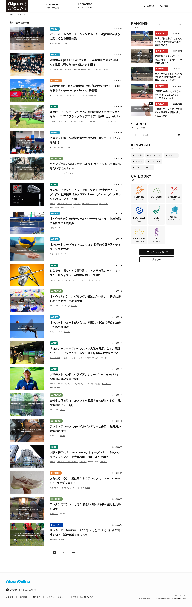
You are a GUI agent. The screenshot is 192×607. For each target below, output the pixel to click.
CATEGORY (53, 6)
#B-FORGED (106, 384)
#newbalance (93, 95)
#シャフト (98, 280)
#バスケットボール (56, 69)
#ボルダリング (65, 306)
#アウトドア (54, 173)
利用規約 (36, 597)
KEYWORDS (85, 5)
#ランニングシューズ (67, 95)
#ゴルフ (52, 121)
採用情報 (23, 597)
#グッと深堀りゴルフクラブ (59, 207)
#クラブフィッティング (90, 204)
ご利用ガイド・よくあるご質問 (23, 590)
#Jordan (77, 69)
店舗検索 (150, 6)
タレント (172, 155)
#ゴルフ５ (83, 121)
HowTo (138, 161)
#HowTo (64, 43)
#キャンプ (63, 173)
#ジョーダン (68, 69)
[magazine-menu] (180, 6)
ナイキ (138, 155)
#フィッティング (112, 121)
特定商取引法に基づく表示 (82, 597)
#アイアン (77, 204)
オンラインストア (160, 252)
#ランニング (54, 95)
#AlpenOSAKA (93, 121)
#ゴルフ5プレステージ (64, 204)
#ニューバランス (81, 95)
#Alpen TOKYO (86, 69)
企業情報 (9, 597)
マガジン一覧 (21, 14)
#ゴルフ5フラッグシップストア (67, 121)
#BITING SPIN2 (55, 387)
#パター (102, 121)
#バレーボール (55, 43)
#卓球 (52, 228)
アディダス (155, 155)
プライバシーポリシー (55, 597)
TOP (11, 14)
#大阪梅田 (65, 358)
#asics (88, 488)
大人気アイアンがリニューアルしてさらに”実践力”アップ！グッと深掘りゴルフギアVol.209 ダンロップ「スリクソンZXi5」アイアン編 (85, 194)
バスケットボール (143, 167)
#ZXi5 (72, 207)
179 (72, 552)
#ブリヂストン (78, 280)
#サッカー (53, 539)
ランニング (155, 161)
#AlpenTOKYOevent (101, 69)
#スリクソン (103, 204)
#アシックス (80, 488)
